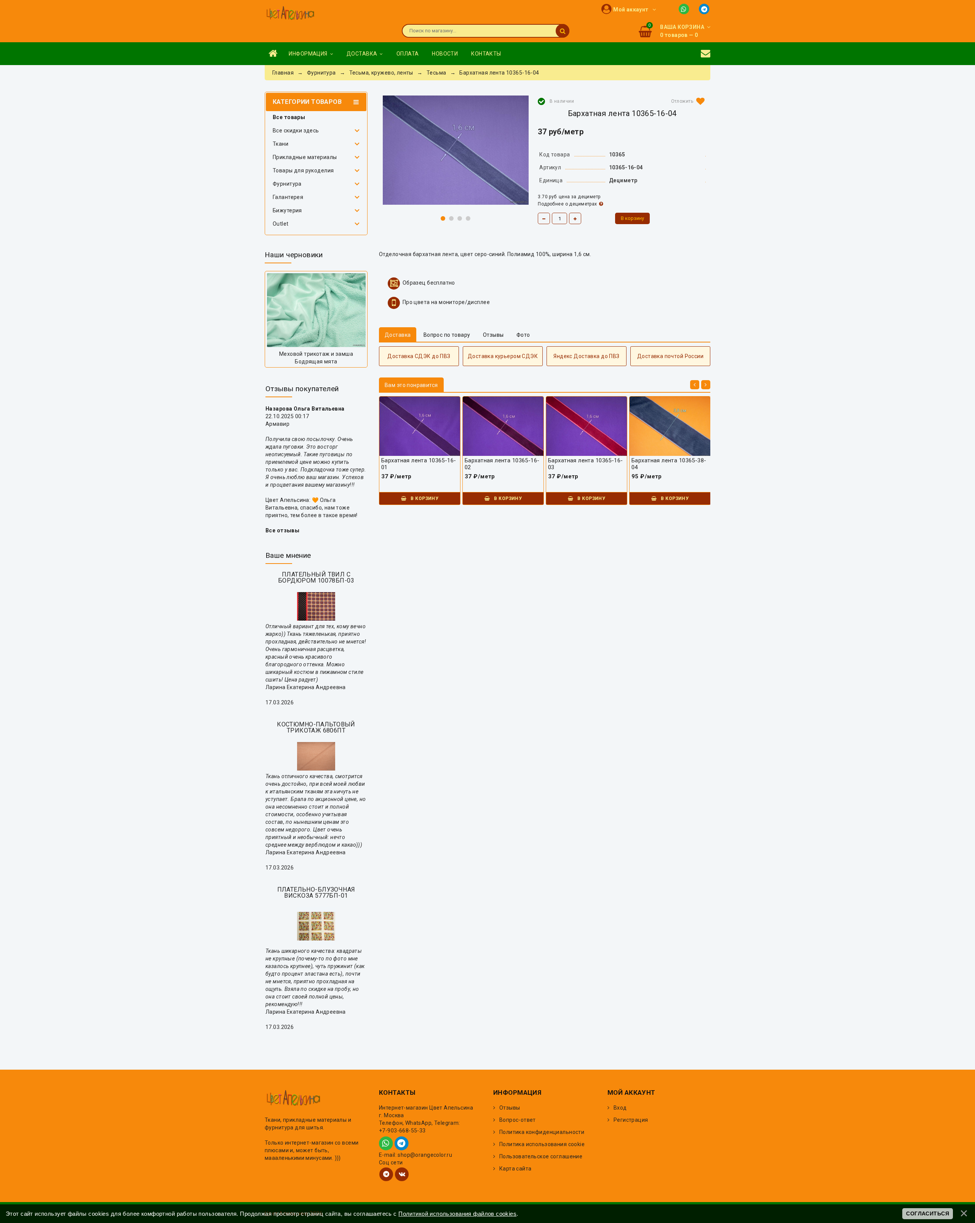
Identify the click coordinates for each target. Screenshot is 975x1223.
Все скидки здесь (296, 130)
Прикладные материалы (305, 157)
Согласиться (927, 1213)
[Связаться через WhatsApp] (685, 8)
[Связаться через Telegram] (704, 8)
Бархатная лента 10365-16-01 (418, 464)
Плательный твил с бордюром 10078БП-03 (316, 577)
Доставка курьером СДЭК (503, 356)
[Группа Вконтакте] (402, 1174)
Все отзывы (282, 530)
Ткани (280, 144)
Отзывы (509, 1108)
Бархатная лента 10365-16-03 (585, 464)
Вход (620, 1108)
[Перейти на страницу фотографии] (316, 310)
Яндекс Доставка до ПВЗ (586, 356)
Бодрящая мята (316, 361)
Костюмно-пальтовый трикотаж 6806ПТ (316, 727)
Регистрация (631, 1120)
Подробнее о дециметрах (567, 204)
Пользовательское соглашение (540, 1156)
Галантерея (288, 197)
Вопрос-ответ (517, 1120)
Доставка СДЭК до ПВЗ (418, 356)
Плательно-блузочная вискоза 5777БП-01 (316, 892)
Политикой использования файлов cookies (457, 1213)
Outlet (281, 224)
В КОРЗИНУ (423, 498)
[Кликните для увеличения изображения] (456, 150)
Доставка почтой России (670, 356)
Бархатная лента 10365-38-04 (668, 464)
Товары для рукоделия (303, 170)
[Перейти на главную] (290, 14)
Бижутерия (287, 210)
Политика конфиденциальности (541, 1132)
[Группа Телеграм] (386, 1174)
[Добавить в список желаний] (686, 101)
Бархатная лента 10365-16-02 (502, 464)
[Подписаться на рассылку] (705, 54)
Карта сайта (515, 1169)
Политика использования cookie (542, 1144)
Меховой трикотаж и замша (316, 354)
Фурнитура (287, 184)
